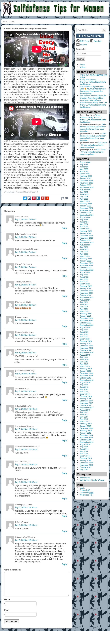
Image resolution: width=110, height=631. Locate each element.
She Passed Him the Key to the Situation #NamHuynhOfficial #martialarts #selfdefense (93, 98)
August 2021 (85, 299)
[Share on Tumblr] (62, 198)
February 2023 (86, 258)
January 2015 (85, 432)
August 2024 (85, 217)
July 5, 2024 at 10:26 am (26, 429)
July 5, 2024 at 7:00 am (25, 219)
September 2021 (86, 297)
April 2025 (84, 198)
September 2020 (86, 325)
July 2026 (84, 164)
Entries (85, 490)
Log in (82, 487)
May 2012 (84, 469)
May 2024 (84, 224)
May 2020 (84, 334)
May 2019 (84, 361)
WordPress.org (86, 494)
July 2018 (84, 384)
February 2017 (86, 423)
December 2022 (86, 263)
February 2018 (86, 396)
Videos (11, 22)
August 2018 (85, 382)
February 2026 (86, 175)
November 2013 (86, 465)
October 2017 (85, 405)
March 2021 (85, 311)
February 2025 (86, 203)
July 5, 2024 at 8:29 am (25, 304)
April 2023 (84, 253)
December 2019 (86, 345)
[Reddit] (47, 198)
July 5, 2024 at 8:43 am (25, 319)
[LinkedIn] (38, 198)
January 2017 (85, 426)
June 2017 (84, 414)
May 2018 (84, 389)
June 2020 (84, 331)
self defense (85, 477)
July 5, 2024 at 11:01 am (26, 464)
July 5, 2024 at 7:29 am (25, 236)
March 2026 (85, 173)
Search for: (81, 49)
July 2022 (84, 274)
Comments (86, 492)
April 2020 (84, 336)
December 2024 (86, 208)
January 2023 (85, 260)
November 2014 (86, 437)
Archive (83, 44)
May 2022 (84, 279)
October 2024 (85, 212)
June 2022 (84, 276)
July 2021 (84, 302)
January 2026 (85, 178)
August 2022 (85, 272)
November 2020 (86, 320)
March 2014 (85, 455)
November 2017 (86, 403)
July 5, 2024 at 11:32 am (26, 481)
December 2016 (86, 428)
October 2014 (85, 439)
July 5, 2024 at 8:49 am (25, 334)
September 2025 (86, 187)
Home (5, 22)
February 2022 (86, 286)
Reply (64, 228)
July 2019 (84, 357)
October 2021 (85, 295)
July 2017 (84, 412)
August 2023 (85, 244)
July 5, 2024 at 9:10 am (25, 373)
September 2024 (86, 214)
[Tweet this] (25, 198)
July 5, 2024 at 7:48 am (25, 251)
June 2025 (84, 194)
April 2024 (84, 226)
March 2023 (85, 256)
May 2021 (84, 306)
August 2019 (85, 354)
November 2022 (86, 265)
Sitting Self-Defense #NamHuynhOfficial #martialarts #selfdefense (93, 81)
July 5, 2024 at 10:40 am (26, 449)
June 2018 (84, 387)
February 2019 (86, 368)
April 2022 (84, 281)
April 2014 (84, 453)
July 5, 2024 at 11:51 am (26, 507)
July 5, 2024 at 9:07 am (25, 352)
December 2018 (86, 373)
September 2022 (86, 270)
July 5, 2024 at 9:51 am (25, 391)
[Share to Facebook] (29, 198)
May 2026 (84, 169)
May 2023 (84, 251)
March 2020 (85, 338)
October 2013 (85, 467)
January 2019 (85, 370)
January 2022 (85, 288)
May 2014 (84, 451)
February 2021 (86, 313)
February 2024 (86, 231)
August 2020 (85, 327)
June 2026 (84, 166)
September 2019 (86, 352)
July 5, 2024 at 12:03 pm (26, 524)
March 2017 (85, 421)
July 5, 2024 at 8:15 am (25, 284)
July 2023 (84, 247)
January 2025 (85, 205)
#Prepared (33, 192)
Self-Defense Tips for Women (92, 479)
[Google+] (43, 198)
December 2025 (86, 180)
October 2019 (85, 350)
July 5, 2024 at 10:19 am (26, 408)
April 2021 (84, 309)
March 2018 (85, 393)
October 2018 (85, 377)
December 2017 (86, 400)
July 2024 (84, 219)
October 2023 (85, 240)
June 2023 (84, 249)
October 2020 (85, 322)
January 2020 (85, 343)
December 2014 (86, 435)
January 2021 (85, 315)
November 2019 (86, 348)
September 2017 (86, 407)
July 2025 (84, 192)
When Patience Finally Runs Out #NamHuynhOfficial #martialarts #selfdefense (93, 104)
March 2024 (85, 228)
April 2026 (84, 171)
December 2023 (86, 235)
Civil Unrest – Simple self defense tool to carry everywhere (93, 145)
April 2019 (84, 364)
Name (7, 599)
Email (6, 610)
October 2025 (85, 185)
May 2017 (84, 416)
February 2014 (86, 458)
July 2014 (84, 446)
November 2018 (86, 375)
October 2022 (85, 267)
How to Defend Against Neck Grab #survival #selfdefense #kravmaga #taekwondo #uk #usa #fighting (93, 90)
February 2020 (86, 341)
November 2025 (86, 182)
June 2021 (84, 304)
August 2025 (85, 189)
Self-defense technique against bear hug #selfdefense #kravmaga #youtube (93, 127)
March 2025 (85, 201)
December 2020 (86, 318)
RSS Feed (84, 41)
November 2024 (86, 210)
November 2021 (86, 292)
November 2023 (86, 237)
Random (98, 41)
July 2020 (84, 329)
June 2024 (84, 221)
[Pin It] (34, 198)
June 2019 (84, 359)
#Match (26, 192)
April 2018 (84, 391)
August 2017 (85, 409)
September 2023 (86, 242)
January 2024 (85, 233)
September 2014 (86, 442)
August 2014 (85, 444)
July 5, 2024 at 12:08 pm (26, 540)
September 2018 (86, 380)
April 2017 (84, 419)
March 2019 (85, 366)
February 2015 (86, 430)
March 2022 (85, 283)
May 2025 (84, 196)
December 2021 (86, 290)
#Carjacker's (9, 192)
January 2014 (85, 460)
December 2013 (86, 462)
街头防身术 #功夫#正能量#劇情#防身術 (93, 76)
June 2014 (84, 448)
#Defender (18, 192)
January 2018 (85, 398)
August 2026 (85, 162)
